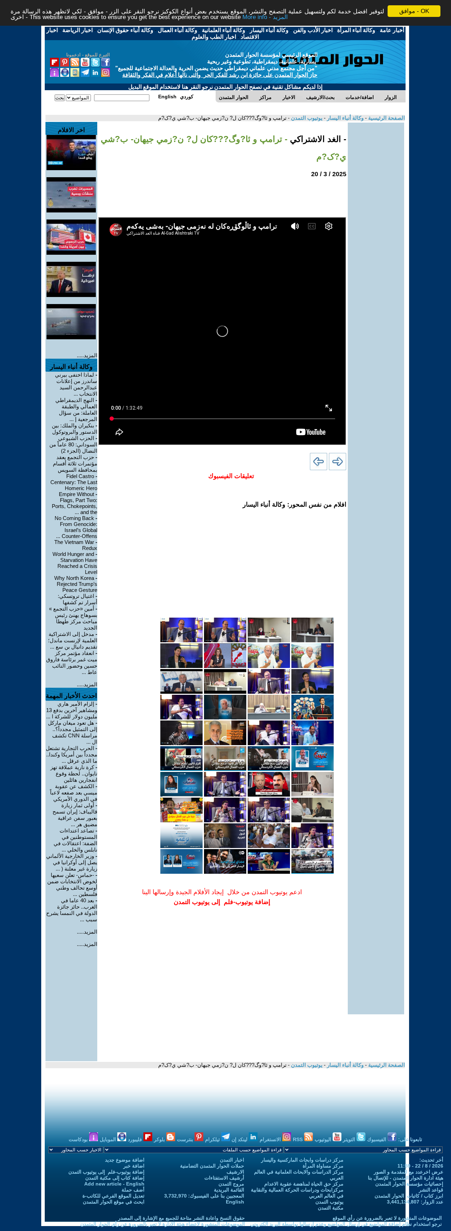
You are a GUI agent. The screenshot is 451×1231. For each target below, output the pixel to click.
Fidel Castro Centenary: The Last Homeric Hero (73, 482)
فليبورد (135, 1139)
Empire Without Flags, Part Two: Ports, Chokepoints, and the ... (74, 503)
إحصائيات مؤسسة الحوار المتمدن (409, 1184)
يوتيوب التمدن (306, 118)
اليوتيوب (324, 1139)
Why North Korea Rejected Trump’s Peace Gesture (75, 584)
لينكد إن (240, 1139)
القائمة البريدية (229, 1190)
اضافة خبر (133, 1166)
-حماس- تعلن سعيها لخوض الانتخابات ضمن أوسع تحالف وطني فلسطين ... (72, 884)
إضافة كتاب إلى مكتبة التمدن (114, 1178)
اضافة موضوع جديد (124, 1160)
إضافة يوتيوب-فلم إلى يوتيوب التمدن (106, 1172)
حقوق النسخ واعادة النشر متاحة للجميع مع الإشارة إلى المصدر (181, 1218)
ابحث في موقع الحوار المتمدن (113, 1202)
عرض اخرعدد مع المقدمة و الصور (408, 1172)
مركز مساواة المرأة (323, 1166)
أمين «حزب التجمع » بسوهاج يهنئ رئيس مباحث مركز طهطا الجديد (73, 618)
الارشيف (235, 1172)
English (235, 1202)
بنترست (185, 1139)
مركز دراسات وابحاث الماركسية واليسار (302, 1160)
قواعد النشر (431, 1190)
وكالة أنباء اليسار (345, 118)
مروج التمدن (231, 1184)
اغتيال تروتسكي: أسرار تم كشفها (77, 599)
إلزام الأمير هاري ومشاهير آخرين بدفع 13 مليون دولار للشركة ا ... (71, 710)
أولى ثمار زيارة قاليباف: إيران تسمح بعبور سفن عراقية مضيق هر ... (74, 814)
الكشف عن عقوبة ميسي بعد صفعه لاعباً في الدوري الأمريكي (73, 792)
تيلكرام (213, 1139)
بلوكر (160, 1139)
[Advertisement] (376, 228)
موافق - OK (414, 11)
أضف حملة (133, 1190)
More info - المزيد (265, 17)
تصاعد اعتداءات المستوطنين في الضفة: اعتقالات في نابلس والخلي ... (75, 840)
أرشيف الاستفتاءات (224, 1178)
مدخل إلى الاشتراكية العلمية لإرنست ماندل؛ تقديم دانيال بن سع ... (72, 640)
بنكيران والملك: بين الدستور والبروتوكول (74, 428)
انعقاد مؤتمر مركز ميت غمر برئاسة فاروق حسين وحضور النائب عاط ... (71, 662)
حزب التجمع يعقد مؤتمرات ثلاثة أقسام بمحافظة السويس (75, 463)
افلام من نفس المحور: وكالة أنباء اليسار (294, 504)
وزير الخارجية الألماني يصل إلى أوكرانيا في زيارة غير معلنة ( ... (71, 862)
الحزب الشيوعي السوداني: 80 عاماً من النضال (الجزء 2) (73, 444)
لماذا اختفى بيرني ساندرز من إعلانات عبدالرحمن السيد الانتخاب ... (76, 384)
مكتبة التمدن (331, 1208)
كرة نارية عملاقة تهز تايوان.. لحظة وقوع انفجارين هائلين (73, 773)
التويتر (350, 1139)
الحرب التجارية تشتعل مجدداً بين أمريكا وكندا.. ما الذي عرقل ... (71, 754)
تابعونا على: (410, 1139)
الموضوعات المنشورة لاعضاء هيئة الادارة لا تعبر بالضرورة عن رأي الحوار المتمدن (162, 1224)
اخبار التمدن (232, 1160)
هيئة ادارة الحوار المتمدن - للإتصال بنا (405, 1178)
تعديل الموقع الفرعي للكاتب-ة (113, 1196)
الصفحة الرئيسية (386, 118)
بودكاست (79, 1139)
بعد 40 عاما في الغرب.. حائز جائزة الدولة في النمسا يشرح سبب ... (71, 909)
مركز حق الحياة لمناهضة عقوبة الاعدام (304, 1184)
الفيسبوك (377, 1139)
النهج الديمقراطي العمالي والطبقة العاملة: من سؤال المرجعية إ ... (76, 409)
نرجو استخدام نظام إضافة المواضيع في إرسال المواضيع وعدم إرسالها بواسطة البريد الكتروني (346, 1224)
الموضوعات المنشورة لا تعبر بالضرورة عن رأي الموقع (387, 1218)
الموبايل (108, 1139)
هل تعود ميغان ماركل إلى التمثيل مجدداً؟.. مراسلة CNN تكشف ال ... (72, 732)
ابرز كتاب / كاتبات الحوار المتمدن (409, 1196)
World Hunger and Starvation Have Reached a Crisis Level (74, 563)
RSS (298, 1139)
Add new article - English (114, 1184)
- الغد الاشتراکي (317, 139)
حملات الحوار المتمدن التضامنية (212, 1166)
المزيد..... (87, 355)
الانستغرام (271, 1139)
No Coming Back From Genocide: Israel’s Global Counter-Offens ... (76, 527)
